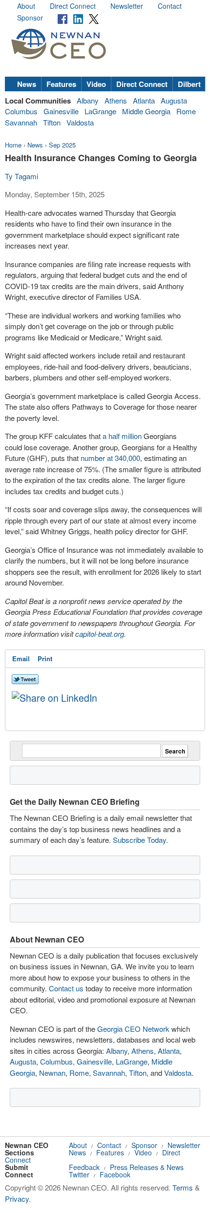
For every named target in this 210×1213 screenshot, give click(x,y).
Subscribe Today (139, 840)
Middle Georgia (146, 111)
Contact (170, 6)
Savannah (21, 122)
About (26, 6)
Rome (186, 111)
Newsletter (126, 6)
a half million (122, 436)
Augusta (174, 100)
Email (21, 658)
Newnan (52, 1072)
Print (45, 658)
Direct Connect (73, 6)
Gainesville (61, 111)
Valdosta (80, 122)
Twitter (79, 1174)
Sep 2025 (62, 144)
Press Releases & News (147, 1167)
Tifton (52, 122)
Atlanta (144, 100)
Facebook (115, 1174)
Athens (116, 100)
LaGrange (100, 111)
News (26, 84)
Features (61, 84)
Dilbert (189, 84)
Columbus (21, 111)
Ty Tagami (21, 176)
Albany (88, 100)
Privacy (17, 1198)
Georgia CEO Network (133, 1029)
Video (96, 84)
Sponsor (30, 17)
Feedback (84, 1167)
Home (13, 144)
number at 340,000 (110, 458)
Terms (182, 1187)
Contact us (66, 988)
